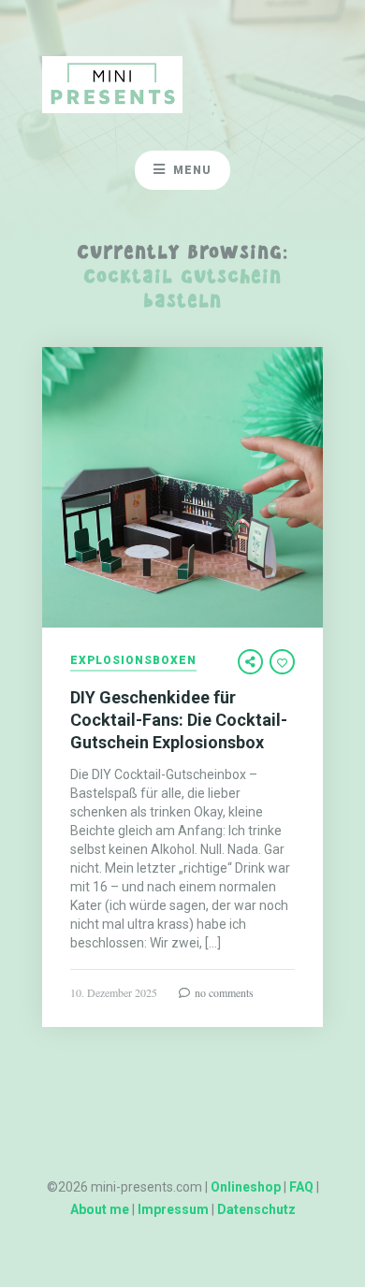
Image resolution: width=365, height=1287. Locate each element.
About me (99, 1209)
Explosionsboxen (133, 661)
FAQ (301, 1186)
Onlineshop (246, 1186)
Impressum (173, 1209)
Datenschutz (256, 1209)
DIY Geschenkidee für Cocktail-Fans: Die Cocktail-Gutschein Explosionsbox (178, 719)
